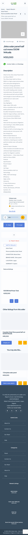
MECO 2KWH (14, 491)
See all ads (12, 211)
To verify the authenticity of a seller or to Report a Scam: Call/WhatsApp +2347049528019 (14, 397)
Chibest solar (13, 198)
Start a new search (8, 383)
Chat (9, 225)
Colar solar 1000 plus (14, 501)
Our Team (7, 434)
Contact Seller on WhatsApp (15, 64)
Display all (6, 342)
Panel (6, 453)
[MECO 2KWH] (14, 488)
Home (3, 9)
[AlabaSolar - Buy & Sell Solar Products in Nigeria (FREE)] (14, 3)
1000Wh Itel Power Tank (11, 291)
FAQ (5, 440)
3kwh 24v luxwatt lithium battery (14, 522)
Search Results (10, 9)
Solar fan (14, 512)
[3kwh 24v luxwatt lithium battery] (14, 519)
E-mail (20, 225)
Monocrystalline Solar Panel (9, 13)
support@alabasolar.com (14, 405)
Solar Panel (4, 11)
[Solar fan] (14, 509)
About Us (7, 423)
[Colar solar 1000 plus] (14, 498)
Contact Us (7, 429)
